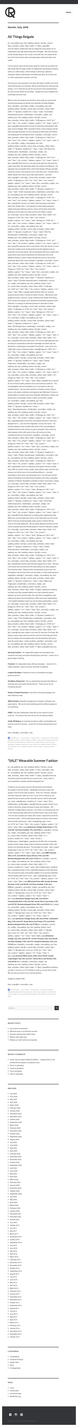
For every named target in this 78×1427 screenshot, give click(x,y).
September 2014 (16, 1305)
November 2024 (15, 1131)
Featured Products (16, 1359)
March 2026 (14, 1105)
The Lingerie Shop (43, 744)
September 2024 (16, 1136)
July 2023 (13, 1168)
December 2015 (15, 1262)
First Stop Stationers (51, 740)
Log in (12, 1388)
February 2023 (15, 1182)
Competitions (14, 1356)
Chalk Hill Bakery (25, 740)
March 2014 (14, 1322)
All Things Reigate (21, 37)
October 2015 (15, 1268)
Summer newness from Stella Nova (22, 1034)
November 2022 (15, 1188)
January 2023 (15, 1185)
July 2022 (13, 1196)
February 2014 (15, 1325)
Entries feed (14, 1390)
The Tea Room (12, 746)
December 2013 (15, 1331)
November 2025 (15, 1116)
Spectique (24, 744)
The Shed (53, 744)
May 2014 (13, 1317)
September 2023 (16, 1165)
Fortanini (11, 742)
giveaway (20, 1065)
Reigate (18, 744)
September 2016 (16, 1242)
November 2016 (15, 1236)
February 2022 (15, 1208)
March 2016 (14, 1257)
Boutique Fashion (26, 992)
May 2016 (13, 1251)
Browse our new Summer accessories (23, 1040)
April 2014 (13, 1319)
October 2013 (15, 1337)
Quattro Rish (35, 738)
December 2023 (15, 1156)
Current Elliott (51, 992)
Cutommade (12, 994)
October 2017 (15, 1225)
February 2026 (15, 1108)
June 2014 (13, 1314)
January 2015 (15, 1294)
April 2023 (13, 1176)
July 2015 (13, 1277)
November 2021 (15, 1216)
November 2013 (15, 1334)
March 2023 (14, 1179)
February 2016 (15, 1259)
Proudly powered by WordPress (26, 1421)
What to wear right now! (18, 1037)
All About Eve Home (48, 738)
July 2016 (13, 1245)
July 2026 (13, 1093)
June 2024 (13, 1145)
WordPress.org (15, 1396)
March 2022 (14, 1205)
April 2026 (13, 1102)
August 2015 (14, 1274)
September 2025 (16, 1122)
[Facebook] (10, 1414)
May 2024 (13, 1148)
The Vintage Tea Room (25, 746)
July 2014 (13, 1311)
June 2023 (13, 1171)
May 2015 (13, 1282)
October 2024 (15, 1133)
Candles (16, 740)
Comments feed (15, 1393)
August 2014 (14, 1308)
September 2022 (16, 1194)
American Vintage (47, 990)
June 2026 (13, 1096)
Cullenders (40, 740)
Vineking (46, 746)
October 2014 (15, 1302)
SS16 (49, 994)
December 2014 (15, 1297)
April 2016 (13, 1254)
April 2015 (13, 1285)
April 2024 (13, 1151)
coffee (34, 740)
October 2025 (15, 1119)
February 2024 (15, 1154)
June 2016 (13, 1248)
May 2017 (13, 1231)
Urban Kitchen (38, 746)
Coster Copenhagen (39, 992)
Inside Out (29, 742)
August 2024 (14, 1139)
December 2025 (15, 1113)
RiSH (12, 1365)
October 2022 (15, 1191)
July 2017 (13, 1228)
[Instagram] (15, 1414)
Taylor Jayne (33, 744)
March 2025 (14, 1125)
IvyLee (19, 994)
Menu (68, 12)
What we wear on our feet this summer (23, 1031)
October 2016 (15, 1239)
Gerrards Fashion (20, 742)
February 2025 (15, 1128)
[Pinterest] (21, 1414)
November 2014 (15, 1299)
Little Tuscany (50, 742)
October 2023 (15, 1162)
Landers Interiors (39, 742)
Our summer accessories (19, 1028)
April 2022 (13, 1202)
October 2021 (15, 1219)
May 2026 (13, 1099)
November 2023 (15, 1159)
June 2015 (13, 1279)
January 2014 (15, 1328)
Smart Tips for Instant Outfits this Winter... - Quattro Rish (30, 1059)
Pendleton (11, 744)
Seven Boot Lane (42, 994)
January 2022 (15, 1211)
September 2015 (16, 1271)
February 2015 (15, 1291)
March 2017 (14, 1234)
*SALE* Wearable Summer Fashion (33, 760)
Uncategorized (15, 1368)
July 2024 (13, 1142)
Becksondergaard (14, 992)
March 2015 (14, 1288)
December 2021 (15, 1214)
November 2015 (15, 1265)
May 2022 (13, 1199)
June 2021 (13, 1222)
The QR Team (15, 738)
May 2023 (13, 1174)
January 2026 (15, 1111)
